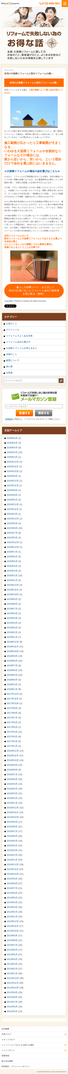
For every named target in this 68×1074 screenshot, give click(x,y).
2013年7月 (12, 945)
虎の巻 (9, 366)
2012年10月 (13, 987)
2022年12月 (13, 518)
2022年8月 (12, 528)
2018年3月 (12, 684)
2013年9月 (12, 935)
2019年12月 (13, 585)
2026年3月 (12, 452)
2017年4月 (12, 732)
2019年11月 (13, 589)
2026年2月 (12, 457)
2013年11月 (13, 926)
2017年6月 (12, 722)
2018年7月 (12, 665)
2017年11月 (13, 698)
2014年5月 (12, 897)
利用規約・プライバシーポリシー (16, 1066)
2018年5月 (12, 675)
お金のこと (11, 323)
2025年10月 (13, 471)
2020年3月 (12, 570)
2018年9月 (12, 656)
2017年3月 (12, 736)
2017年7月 (12, 717)
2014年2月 (12, 912)
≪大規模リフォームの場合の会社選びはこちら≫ (32, 171)
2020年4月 (12, 566)
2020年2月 (12, 575)
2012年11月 (13, 983)
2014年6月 (12, 893)
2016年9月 (12, 765)
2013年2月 (12, 968)
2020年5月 (12, 561)
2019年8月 (12, 604)
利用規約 (9, 419)
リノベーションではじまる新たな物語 (18, 1045)
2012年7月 (12, 1002)
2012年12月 (13, 978)
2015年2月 (12, 855)
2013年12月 (13, 921)
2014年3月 (12, 907)
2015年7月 (12, 831)
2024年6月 (12, 495)
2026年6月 (12, 438)
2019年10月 (13, 594)
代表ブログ (6, 1034)
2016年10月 (13, 760)
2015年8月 (12, 826)
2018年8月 (12, 660)
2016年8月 (12, 769)
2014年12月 (13, 864)
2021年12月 (13, 542)
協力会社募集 (7, 1061)
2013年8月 (12, 940)
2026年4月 (12, 447)
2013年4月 (12, 959)
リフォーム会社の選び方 (18, 342)
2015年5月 (12, 840)
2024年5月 (12, 499)
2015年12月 (13, 807)
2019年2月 (12, 632)
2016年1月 (12, 803)
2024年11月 (13, 485)
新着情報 (5, 1056)
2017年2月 (12, 741)
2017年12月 (13, 694)
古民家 (9, 372)
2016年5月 (12, 784)
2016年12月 (13, 750)
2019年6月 (12, 613)
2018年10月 (13, 651)
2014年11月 (13, 869)
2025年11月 (13, 466)
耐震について (12, 360)
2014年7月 (12, 888)
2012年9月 (12, 992)
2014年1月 (12, 916)
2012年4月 (12, 1011)
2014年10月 (13, 874)
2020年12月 (13, 547)
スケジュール (12, 329)
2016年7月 (12, 774)
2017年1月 (12, 746)
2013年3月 (12, 964)
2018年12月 (13, 642)
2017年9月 (12, 708)
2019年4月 (12, 623)
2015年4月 (12, 845)
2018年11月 (13, 646)
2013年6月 (12, 949)
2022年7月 (12, 533)
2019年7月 (12, 608)
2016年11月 (13, 755)
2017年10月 (13, 703)
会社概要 (5, 1029)
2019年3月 (12, 627)
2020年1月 (12, 580)
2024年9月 (12, 490)
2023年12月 (13, 504)
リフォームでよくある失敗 (19, 335)
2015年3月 (12, 850)
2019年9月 (12, 599)
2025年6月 (12, 476)
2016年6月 (12, 779)
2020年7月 (12, 552)
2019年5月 (12, 618)
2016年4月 (12, 788)
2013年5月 (12, 954)
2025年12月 (13, 461)
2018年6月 (12, 670)
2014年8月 (12, 883)
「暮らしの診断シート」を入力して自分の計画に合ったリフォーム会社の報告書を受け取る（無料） (34, 290)
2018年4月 (12, 679)
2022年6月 (12, 537)
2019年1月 (12, 637)
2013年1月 (12, 973)
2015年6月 (12, 836)
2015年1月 (12, 859)
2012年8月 (12, 997)
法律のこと (11, 354)
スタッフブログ (8, 1039)
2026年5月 (12, 443)
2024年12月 (13, 480)
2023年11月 (13, 509)
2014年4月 (12, 902)
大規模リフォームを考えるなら (21, 348)
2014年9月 (12, 878)
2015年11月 (13, 812)
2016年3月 (12, 793)
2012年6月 (12, 1006)
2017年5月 (12, 727)
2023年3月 (12, 514)
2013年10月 (13, 931)
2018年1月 (12, 689)
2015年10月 (13, 817)
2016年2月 (12, 798)
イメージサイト (8, 1050)
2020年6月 (12, 556)
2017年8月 (12, 713)
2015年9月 (12, 822)
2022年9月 (12, 523)
